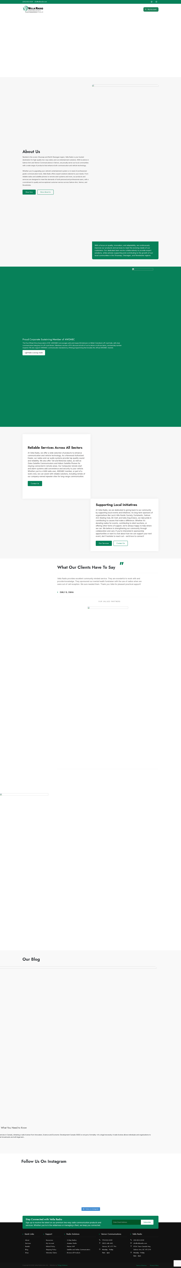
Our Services (104, 543)
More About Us (45, 192)
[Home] (33, 9)
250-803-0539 (138, 1240)
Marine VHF (71, 1246)
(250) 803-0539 (28, 2)
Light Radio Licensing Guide (34, 353)
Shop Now (29, 192)
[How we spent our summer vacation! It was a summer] (73, 1196)
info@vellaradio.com (41, 2)
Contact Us (134, 9)
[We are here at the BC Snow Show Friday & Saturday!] (38, 1196)
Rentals (93, 9)
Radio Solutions (105, 9)
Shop (117, 9)
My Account (50, 1243)
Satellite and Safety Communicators (78, 1249)
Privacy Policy (154, 1265)
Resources (49, 1240)
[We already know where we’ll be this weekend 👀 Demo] (143, 1196)
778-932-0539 (107, 1240)
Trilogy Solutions (62, 1265)
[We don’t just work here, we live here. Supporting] (143, 1176)
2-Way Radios (72, 1240)
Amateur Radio (72, 1243)
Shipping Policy (51, 1249)
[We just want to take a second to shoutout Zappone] (108, 1196)
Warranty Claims (51, 1253)
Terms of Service (141, 1265)
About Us (74, 9)
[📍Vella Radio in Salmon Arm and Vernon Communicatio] (38, 1176)
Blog (124, 9)
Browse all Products (73, 1253)
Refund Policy (50, 1246)
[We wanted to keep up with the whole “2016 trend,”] (108, 1176)
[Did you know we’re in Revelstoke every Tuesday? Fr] (73, 1176)
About (27, 1240)
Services (84, 9)
